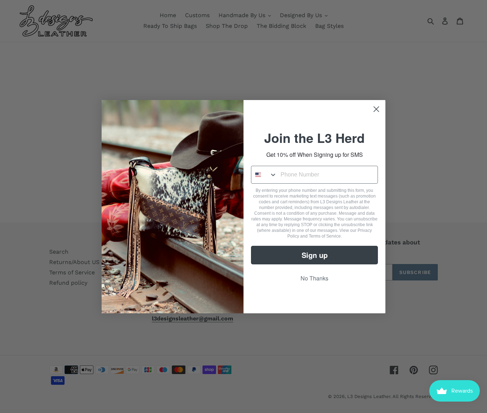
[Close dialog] (376, 109)
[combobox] (264, 174)
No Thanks (314, 278)
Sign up (315, 255)
